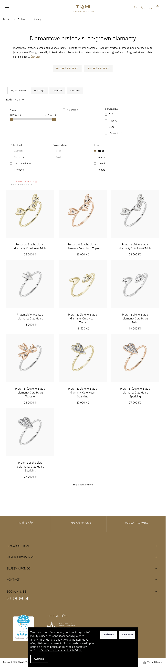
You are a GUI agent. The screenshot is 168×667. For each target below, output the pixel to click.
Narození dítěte (22, 163)
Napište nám (25, 522)
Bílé (111, 114)
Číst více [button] (36, 56)
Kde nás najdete (81, 522)
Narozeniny (20, 157)
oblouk (101, 163)
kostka (101, 169)
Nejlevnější (39, 90)
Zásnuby (18, 151)
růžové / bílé (115, 133)
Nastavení (39, 659)
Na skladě (72, 109)
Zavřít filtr (13, 99)
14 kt (59, 151)
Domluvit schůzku (136, 522)
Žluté (112, 127)
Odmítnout (108, 635)
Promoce (19, 169)
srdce (101, 151)
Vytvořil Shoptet (155, 662)
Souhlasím (127, 635)
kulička (102, 157)
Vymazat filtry (25, 181)
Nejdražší (57, 90)
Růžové (113, 120)
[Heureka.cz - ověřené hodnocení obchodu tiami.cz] (23, 628)
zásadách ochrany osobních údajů (60, 650)
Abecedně (75, 90)
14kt (58, 157)
